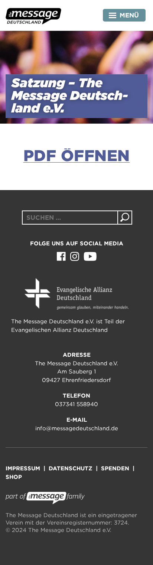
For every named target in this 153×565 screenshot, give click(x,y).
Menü (129, 15)
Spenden (115, 468)
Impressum (23, 468)
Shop (14, 477)
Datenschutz (70, 468)
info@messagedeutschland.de (76, 428)
